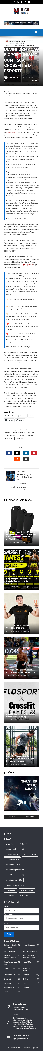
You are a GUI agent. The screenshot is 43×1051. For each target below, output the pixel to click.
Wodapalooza (12, 987)
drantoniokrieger (11, 132)
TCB (31, 983)
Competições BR (12, 983)
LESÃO (23, 435)
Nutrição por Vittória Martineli (12, 957)
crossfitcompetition (15, 875)
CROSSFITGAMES (15, 885)
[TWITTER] (17, 453)
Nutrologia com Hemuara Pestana (31, 957)
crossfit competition (15, 870)
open (10, 896)
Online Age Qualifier (31, 969)
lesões (31, 435)
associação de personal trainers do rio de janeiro (21, 430)
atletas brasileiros (15, 849)
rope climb (21, 438)
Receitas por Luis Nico (12, 963)
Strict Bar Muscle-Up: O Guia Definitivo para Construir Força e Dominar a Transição (20, 758)
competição (12, 854)
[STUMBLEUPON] (17, 459)
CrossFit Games (31, 962)
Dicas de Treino (12, 951)
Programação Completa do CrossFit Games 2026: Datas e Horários (19, 581)
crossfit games (14, 880)
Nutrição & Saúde (31, 951)
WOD (24, 896)
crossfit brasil (13, 865)
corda (8, 432)
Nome (6, 906)
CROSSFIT (32, 432)
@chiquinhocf (28, 265)
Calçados (12, 992)
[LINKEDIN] (26, 453)
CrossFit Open (12, 968)
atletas (24, 844)
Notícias (7, 44)
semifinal (31, 975)
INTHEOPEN (27, 890)
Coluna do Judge (31, 945)
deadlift (10, 890)
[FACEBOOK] (9, 453)
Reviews (31, 987)
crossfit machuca (11, 435)
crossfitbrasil (12, 859)
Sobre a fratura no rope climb (16, 487)
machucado (9, 438)
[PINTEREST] (34, 453)
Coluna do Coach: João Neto (12, 946)
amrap (10, 844)
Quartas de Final (12, 975)
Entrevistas (12, 979)
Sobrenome (8, 914)
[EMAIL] (26, 459)
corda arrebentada (19, 432)
